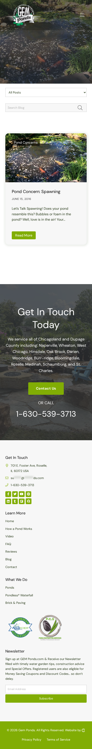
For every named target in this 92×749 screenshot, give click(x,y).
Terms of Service (58, 739)
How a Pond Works (18, 529)
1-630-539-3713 (46, 414)
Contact (11, 567)
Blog (8, 559)
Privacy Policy (31, 739)
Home (9, 521)
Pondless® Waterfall (19, 595)
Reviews (11, 551)
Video (9, 536)
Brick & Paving (15, 603)
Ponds (9, 587)
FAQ (8, 544)
